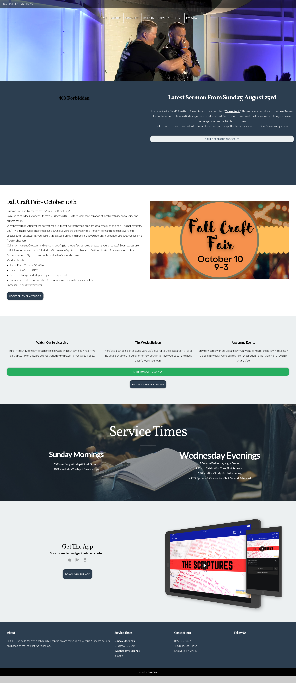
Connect (132, 18)
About (116, 18)
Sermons (164, 18)
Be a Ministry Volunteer (148, 384)
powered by (148, 672)
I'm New (191, 18)
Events (148, 18)
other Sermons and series (222, 138)
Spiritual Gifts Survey (148, 371)
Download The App (77, 574)
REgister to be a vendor (25, 296)
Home (103, 18)
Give (178, 18)
